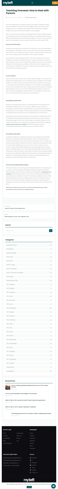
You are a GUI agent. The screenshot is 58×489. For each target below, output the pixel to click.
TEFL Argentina (29, 284)
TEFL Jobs (29, 327)
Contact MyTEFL (15, 465)
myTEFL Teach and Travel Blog (29, 272)
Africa (31, 446)
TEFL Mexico (29, 335)
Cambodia (32, 438)
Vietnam (32, 443)
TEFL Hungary (29, 312)
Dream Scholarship (29, 253)
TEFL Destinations (29, 308)
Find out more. (47, 484)
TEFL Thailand (29, 363)
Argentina (32, 440)
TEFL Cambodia (29, 292)
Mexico (31, 433)
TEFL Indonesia (29, 316)
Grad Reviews (19, 433)
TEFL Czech (29, 304)
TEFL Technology (29, 359)
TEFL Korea (29, 331)
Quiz (17, 440)
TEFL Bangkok (29, 288)
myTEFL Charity (29, 264)
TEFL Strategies (29, 351)
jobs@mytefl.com (16, 460)
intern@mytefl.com (14, 463)
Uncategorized (29, 371)
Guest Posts (29, 260)
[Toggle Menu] (32, 3)
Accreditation (6, 438)
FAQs (4, 433)
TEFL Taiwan (29, 355)
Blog (4, 440)
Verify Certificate (7, 443)
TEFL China (29, 296)
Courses (5, 435)
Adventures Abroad (29, 245)
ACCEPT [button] (29, 487)
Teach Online (29, 276)
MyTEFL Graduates (29, 268)
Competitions (29, 249)
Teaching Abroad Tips (31, 17)
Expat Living (29, 257)
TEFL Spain (29, 347)
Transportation (29, 367)
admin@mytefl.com (17, 458)
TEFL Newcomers (29, 339)
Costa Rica (32, 448)
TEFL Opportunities (29, 343)
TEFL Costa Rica (29, 300)
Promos (18, 438)
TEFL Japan (29, 323)
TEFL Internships (29, 320)
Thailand (32, 435)
